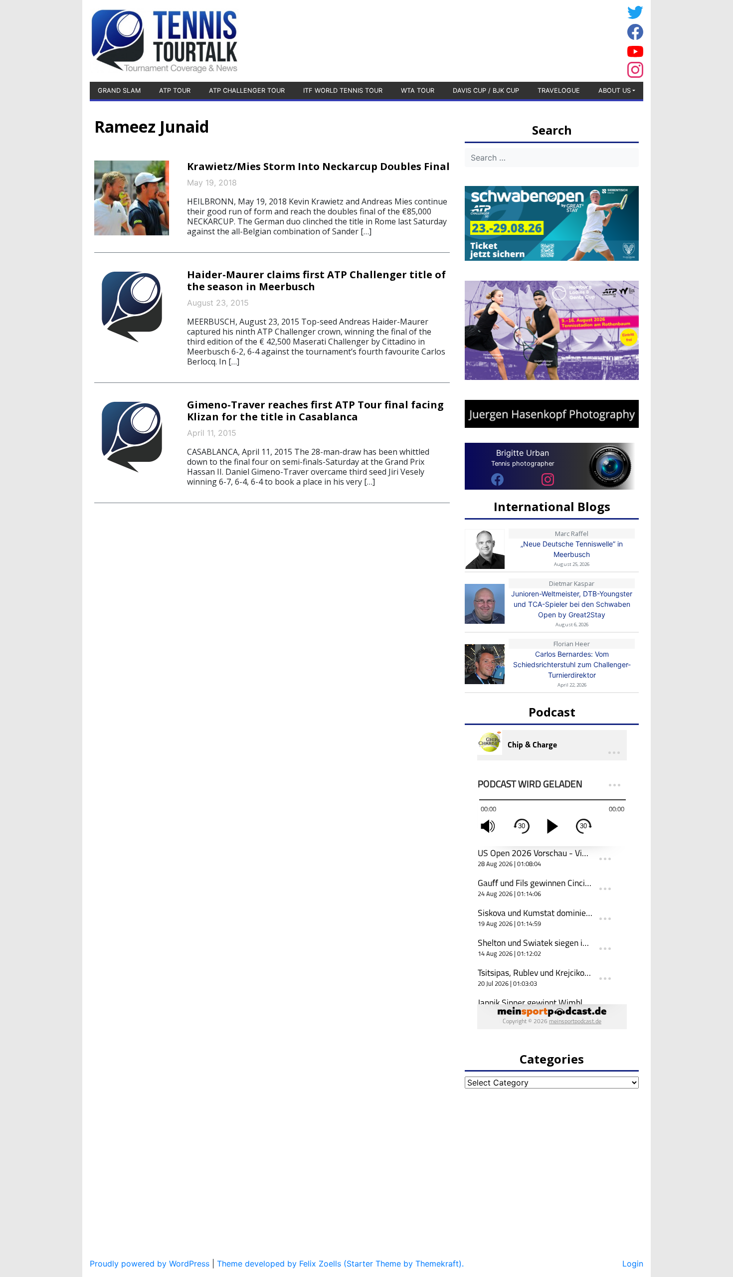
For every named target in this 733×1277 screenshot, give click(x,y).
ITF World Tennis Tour (342, 90)
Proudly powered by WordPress (149, 1264)
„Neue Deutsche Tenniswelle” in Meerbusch (572, 549)
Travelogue (559, 90)
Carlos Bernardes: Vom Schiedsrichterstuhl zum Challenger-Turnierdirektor (572, 664)
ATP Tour (174, 90)
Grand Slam (119, 90)
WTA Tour (417, 90)
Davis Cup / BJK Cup (486, 90)
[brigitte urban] (497, 478)
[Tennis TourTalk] (164, 40)
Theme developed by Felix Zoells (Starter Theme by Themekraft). (340, 1264)
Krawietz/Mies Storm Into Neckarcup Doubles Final (318, 166)
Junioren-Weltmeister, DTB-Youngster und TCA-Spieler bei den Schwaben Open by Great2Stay (571, 604)
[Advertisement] (543, 39)
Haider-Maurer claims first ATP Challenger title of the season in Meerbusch (316, 280)
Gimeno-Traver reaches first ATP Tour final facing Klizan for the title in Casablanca (315, 410)
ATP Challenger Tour (247, 90)
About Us (614, 90)
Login (632, 1264)
